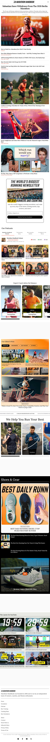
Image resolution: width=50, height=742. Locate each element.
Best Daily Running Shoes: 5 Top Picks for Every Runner (25, 530)
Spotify (40, 239)
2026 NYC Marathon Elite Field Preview (34, 258)
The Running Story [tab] (19, 233)
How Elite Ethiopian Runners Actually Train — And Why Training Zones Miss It (23, 53)
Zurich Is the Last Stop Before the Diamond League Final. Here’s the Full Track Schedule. (22, 66)
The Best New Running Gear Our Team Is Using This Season (28, 543)
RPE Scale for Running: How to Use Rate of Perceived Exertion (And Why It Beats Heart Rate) (37, 364)
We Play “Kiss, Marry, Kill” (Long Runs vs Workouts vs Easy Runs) (19, 173)
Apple (46, 239)
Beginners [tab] (14, 345)
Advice (11, 310)
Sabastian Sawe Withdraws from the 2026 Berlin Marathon (24, 7)
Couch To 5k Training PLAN (19, 413)
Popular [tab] (5, 345)
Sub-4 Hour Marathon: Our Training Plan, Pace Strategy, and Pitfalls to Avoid (25, 371)
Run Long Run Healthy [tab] (30, 233)
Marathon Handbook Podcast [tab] (7, 233)
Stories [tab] (33, 345)
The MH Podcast (32, 413)
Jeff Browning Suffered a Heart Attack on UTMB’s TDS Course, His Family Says (23, 57)
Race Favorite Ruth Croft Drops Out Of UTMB (13, 62)
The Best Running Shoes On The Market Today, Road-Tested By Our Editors (29, 551)
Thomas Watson (21, 373)
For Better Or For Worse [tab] (42, 233)
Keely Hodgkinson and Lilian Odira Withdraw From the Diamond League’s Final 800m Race (24, 141)
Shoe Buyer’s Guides (25, 526)
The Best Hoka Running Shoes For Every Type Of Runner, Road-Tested (29, 536)
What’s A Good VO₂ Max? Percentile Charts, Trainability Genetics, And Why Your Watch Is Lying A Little (25, 406)
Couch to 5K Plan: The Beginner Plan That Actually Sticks (11, 364)
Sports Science (25, 403)
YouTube (34, 239)
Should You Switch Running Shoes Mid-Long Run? (37, 275)
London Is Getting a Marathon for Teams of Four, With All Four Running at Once (23, 105)
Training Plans (11, 314)
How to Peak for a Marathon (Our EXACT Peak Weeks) (16, 49)
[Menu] (48, 2)
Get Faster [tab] (24, 345)
